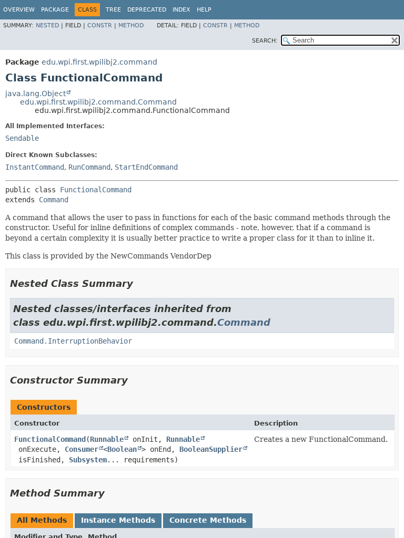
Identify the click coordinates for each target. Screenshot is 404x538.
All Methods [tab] (42, 520)
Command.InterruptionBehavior (73, 341)
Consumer (81, 449)
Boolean (122, 449)
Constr (99, 25)
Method (131, 25)
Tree (113, 9)
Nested (47, 25)
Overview (19, 9)
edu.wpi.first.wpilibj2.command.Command (98, 102)
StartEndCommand (146, 167)
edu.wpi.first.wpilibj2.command (99, 62)
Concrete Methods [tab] (207, 520)
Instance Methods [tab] (118, 520)
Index (181, 9)
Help (204, 9)
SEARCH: (265, 40)
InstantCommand (34, 167)
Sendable (22, 138)
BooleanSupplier (211, 449)
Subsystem (88, 460)
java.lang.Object (35, 93)
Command (53, 199)
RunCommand (89, 167)
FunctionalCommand (96, 189)
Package (55, 9)
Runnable (107, 439)
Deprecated (146, 9)
